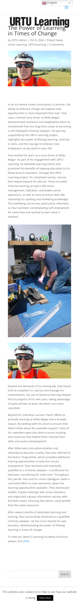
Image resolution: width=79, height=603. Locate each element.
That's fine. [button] (45, 597)
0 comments (56, 44)
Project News (55, 40)
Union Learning (17, 44)
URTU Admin (19, 40)
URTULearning (37, 44)
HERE (26, 541)
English (51, 2)
